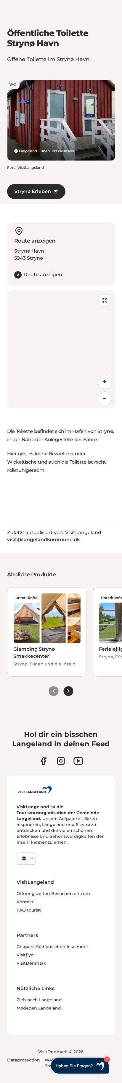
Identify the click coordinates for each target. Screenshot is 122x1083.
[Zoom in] (105, 382)
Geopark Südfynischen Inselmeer (52, 946)
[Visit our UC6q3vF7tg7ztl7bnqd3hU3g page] (78, 761)
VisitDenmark (31, 963)
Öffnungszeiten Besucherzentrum (53, 893)
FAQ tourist (29, 910)
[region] (61, 349)
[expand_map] (104, 300)
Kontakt (25, 901)
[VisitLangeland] (35, 789)
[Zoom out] (105, 398)
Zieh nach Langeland (39, 999)
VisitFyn (25, 955)
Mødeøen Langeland (39, 1008)
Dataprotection (23, 1060)
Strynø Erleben (33, 191)
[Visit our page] (43, 761)
